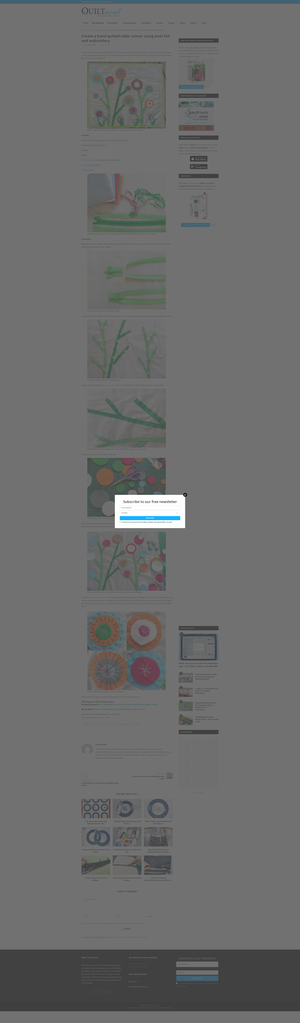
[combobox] (150, 513)
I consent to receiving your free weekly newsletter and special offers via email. (146, 522)
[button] (177, 513)
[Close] (185, 495)
